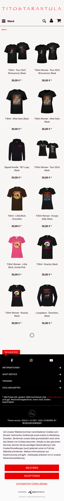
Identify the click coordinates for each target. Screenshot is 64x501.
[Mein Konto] (51, 21)
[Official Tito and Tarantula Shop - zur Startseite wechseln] (32, 8)
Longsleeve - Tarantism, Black (47, 314)
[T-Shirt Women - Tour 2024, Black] (47, 150)
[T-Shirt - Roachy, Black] (47, 247)
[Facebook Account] (12, 360)
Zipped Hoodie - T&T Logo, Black (17, 169)
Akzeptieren (32, 476)
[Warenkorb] (59, 21)
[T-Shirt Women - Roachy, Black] (17, 295)
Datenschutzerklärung (31, 484)
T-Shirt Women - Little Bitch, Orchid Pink (17, 266)
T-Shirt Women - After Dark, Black (47, 120)
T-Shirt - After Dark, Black (17, 118)
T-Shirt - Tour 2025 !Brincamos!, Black (17, 72)
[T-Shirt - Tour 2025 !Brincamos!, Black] (17, 53)
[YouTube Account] (51, 360)
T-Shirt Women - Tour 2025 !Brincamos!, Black (47, 72)
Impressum (23, 497)
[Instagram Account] (31, 360)
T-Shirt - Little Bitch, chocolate (17, 217)
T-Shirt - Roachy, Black (47, 264)
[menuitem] (8, 21)
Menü (10, 21)
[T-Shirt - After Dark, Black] (17, 101)
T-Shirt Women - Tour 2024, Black (47, 169)
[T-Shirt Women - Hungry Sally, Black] (47, 198)
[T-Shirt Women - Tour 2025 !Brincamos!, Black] (47, 53)
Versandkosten (54, 397)
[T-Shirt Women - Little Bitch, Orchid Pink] (17, 247)
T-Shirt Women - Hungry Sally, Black (47, 217)
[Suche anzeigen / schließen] (44, 21)
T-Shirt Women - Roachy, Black (16, 314)
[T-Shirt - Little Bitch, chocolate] (17, 198)
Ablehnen (32, 468)
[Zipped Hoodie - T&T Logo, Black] (17, 150)
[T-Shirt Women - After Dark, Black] (47, 101)
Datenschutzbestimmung (36, 497)
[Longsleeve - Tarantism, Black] (47, 295)
